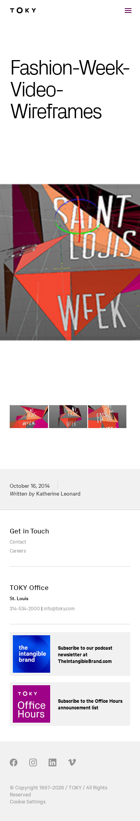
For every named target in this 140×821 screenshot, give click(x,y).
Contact (18, 541)
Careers (18, 550)
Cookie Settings (28, 801)
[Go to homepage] (23, 10)
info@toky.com (59, 607)
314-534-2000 (25, 607)
